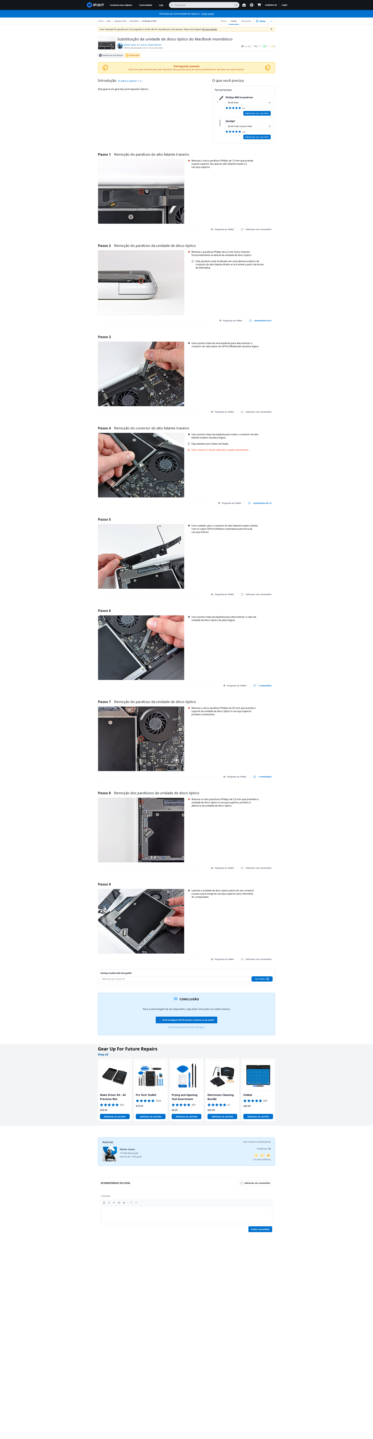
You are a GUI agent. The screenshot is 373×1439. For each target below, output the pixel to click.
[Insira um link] (119, 1203)
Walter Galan (130, 44)
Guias (234, 21)
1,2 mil (247, 46)
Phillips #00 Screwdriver (239, 97)
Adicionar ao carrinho (257, 113)
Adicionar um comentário (256, 241)
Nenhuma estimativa (112, 55)
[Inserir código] (114, 1203)
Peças (223, 21)
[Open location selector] (252, 5)
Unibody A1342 (149, 21)
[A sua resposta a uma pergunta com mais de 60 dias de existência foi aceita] (256, 1155)
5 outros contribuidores (259, 1141)
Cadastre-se (271, 5)
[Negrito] (104, 1203)
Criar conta (208, 13)
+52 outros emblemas (262, 1159)
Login (284, 5)
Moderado (134, 55)
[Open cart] (259, 5)
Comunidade (145, 5)
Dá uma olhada (209, 29)
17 (258, 46)
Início (101, 21)
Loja (161, 5)
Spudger (230, 121)
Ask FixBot (260, 978)
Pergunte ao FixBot (224, 229)
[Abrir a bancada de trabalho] (244, 5)
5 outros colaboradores (150, 44)
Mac (109, 21)
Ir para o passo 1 (129, 80)
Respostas (246, 21)
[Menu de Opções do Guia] (271, 21)
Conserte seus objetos (121, 5)
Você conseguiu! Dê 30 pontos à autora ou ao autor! (188, 1020)
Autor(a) (107, 1142)
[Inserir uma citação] (124, 1203)
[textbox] (186, 1215)
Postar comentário (260, 1229)
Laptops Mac (120, 21)
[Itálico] (109, 1203)
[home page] (95, 5)
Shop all (103, 1054)
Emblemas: (264, 1148)
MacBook (134, 21)
